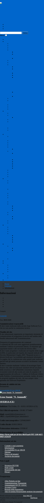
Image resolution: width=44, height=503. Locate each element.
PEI (15, 168)
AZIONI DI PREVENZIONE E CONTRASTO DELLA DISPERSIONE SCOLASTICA (24, 254)
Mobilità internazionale (17, 181)
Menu (2, 35)
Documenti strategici (17, 65)
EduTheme (34, 498)
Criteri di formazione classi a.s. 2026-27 (24, 193)
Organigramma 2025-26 (18, 60)
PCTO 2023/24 (15, 231)
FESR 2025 (13, 267)
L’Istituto (8, 41)
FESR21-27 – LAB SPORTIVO (21, 265)
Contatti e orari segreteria (14, 446)
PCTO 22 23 (14, 233)
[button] (6, 35)
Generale (8, 286)
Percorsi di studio (20, 52)
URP (11, 109)
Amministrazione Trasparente (15, 483)
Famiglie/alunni (10, 179)
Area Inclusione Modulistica (24, 162)
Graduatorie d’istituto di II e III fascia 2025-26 (26, 172)
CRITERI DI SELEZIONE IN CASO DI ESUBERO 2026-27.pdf (25, 190)
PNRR (7, 244)
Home (7, 39)
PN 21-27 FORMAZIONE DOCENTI (24, 278)
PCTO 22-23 (19, 242)
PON (7, 263)
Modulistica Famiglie (17, 214)
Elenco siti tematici (12, 454)
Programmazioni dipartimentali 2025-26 (24, 176)
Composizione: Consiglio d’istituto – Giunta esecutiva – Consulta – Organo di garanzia (25, 102)
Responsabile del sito (12, 470)
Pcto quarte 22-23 (20, 238)
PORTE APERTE (16, 276)
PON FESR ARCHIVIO (18, 271)
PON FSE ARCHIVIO (18, 269)
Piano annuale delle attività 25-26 (21, 141)
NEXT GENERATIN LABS (25, 248)
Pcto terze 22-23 (20, 236)
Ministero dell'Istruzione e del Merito (13, 1)
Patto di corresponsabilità (18, 195)
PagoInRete (18, 208)
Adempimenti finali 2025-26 (24, 117)
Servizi (12, 147)
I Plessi (12, 46)
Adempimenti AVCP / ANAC (16, 485)
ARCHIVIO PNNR (16, 246)
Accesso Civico (10, 487)
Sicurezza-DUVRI (16, 107)
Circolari (12, 113)
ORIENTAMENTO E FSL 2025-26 (27, 58)
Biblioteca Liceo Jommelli (19, 48)
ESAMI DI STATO (16, 120)
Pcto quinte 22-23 (20, 240)
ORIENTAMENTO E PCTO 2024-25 (23, 229)
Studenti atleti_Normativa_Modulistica (28, 160)
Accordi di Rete (15, 105)
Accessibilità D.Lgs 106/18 (15, 450)
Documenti (9, 111)
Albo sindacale (14, 145)
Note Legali (9, 468)
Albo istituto (14, 143)
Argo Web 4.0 (27, 496)
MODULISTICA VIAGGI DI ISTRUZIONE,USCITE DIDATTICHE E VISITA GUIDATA (25, 124)
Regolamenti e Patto (16, 63)
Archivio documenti (12, 456)
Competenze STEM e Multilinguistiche (23, 259)
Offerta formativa (15, 50)
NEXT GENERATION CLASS (26, 250)
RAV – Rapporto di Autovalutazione (27, 75)
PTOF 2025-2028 (20, 73)
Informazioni (9, 448)
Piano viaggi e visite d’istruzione (21, 128)
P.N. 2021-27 (10, 274)
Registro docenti (20, 149)
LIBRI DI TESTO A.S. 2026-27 (21, 170)
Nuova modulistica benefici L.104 (26, 166)
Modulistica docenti (16, 151)
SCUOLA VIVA (11, 261)
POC (6, 280)
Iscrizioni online (20, 206)
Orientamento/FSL (12, 225)
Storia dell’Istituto (16, 44)
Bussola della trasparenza (14, 489)
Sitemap (8, 452)
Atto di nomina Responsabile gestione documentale (24, 492)
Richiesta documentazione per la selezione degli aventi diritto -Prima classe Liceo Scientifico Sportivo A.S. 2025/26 (25, 185)
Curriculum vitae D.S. (17, 98)
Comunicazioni (15, 115)
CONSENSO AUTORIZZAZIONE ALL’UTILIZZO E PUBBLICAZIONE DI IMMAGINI (28, 155)
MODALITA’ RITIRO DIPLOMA (27, 217)
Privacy (12, 174)
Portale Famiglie (20, 210)
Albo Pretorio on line (12, 481)
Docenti (8, 134)
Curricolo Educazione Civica (25, 96)
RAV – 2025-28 (20, 67)
